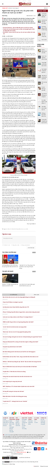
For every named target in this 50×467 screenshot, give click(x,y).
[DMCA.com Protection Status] (6, 461)
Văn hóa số (5, 424)
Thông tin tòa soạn (44, 466)
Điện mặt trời (32, 434)
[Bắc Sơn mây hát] (42, 83)
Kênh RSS (37, 466)
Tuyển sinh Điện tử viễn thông (10, 437)
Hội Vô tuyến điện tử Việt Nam (16, 434)
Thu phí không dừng (21, 436)
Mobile (10, 421)
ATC (19, 0)
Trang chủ (5, 8)
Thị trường (24, 428)
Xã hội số (10, 8)
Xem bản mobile (10, 456)
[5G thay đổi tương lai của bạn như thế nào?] (42, 121)
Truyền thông (30, 418)
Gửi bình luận (31, 247)
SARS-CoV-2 (19, 437)
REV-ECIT (24, 0)
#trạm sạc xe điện (24, 229)
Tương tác (43, 417)
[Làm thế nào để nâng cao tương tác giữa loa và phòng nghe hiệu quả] (42, 95)
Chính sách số (6, 422)
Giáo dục (5, 425)
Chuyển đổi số (26, 434)
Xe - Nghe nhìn (36, 418)
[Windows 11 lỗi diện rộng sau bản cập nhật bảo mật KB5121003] (10, 280)
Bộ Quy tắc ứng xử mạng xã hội (31, 436)
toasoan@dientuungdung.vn (17, 453)
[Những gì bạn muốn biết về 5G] (42, 115)
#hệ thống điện (17, 229)
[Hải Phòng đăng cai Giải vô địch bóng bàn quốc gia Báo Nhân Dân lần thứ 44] (10, 261)
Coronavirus (28, 437)
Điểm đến (18, 424)
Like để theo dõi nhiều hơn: (24, 457)
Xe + (35, 421)
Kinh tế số (24, 417)
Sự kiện (4, 419)
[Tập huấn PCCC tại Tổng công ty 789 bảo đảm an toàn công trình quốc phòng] (27, 262)
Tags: (4, 229)
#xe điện (7, 229)
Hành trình (18, 425)
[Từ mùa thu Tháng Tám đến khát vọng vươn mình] (42, 15)
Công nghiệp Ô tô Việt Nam (11, 436)
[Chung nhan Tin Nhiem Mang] (8, 464)
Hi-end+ (36, 422)
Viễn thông (11, 422)
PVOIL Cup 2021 (39, 437)
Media (29, 424)
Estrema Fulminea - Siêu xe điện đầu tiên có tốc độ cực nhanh (18, 27)
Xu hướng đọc (13, 294)
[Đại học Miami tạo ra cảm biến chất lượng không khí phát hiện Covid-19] (42, 51)
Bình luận (36, 294)
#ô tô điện (12, 229)
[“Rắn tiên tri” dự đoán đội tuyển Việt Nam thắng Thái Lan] (42, 77)
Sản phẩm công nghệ (12, 418)
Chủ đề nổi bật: (7, 434)
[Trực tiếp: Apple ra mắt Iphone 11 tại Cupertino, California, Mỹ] (42, 102)
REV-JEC (29, 0)
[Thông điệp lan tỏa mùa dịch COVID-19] (42, 64)
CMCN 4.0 (33, 437)
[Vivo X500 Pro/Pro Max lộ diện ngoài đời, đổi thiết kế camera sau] (27, 280)
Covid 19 (24, 437)
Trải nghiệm (17, 418)
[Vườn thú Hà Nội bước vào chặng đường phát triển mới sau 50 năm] (42, 22)
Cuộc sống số (15, 8)
